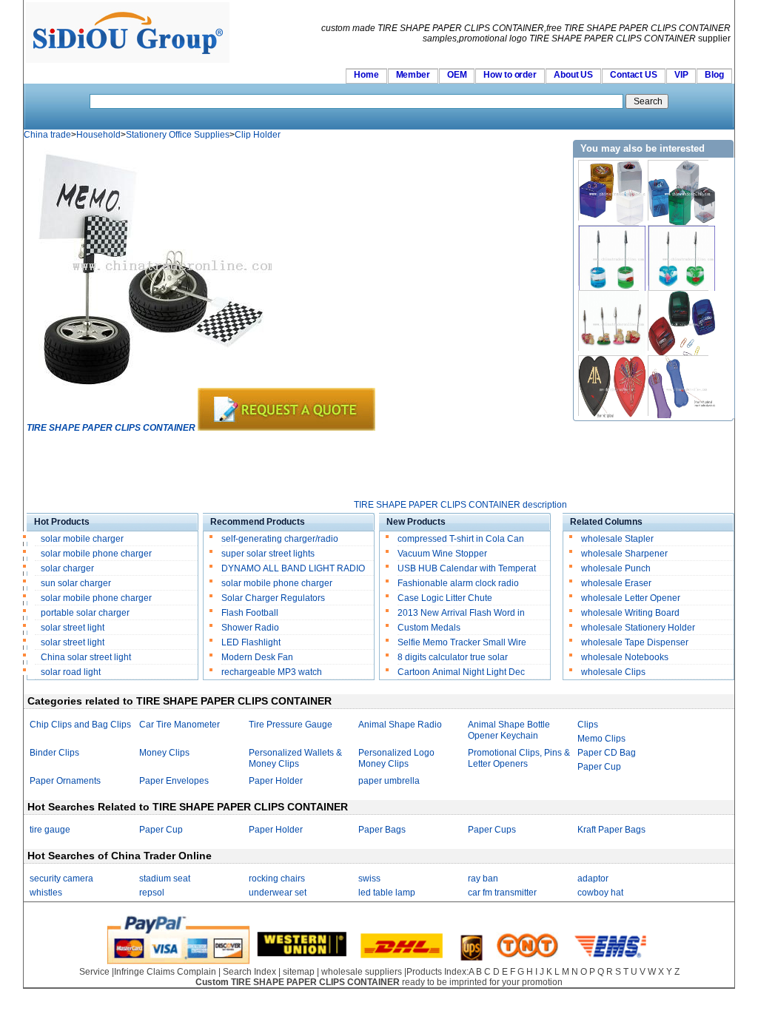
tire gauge (50, 829)
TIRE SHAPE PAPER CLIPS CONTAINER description (460, 505)
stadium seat (164, 878)
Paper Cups (492, 829)
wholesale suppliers (361, 972)
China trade (47, 135)
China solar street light (86, 657)
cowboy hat (600, 892)
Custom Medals (429, 627)
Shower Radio (250, 627)
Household (98, 135)
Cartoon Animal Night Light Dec (461, 672)
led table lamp (386, 892)
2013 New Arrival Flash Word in (461, 613)
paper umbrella (389, 781)
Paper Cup (599, 767)
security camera (61, 878)
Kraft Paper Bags (611, 829)
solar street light (72, 627)
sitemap (299, 972)
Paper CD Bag (606, 753)
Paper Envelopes (174, 781)
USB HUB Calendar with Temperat (467, 568)
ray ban (483, 878)
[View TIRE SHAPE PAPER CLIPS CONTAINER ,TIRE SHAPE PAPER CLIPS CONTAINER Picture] (149, 385)
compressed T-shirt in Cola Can (461, 539)
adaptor (592, 878)
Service (94, 972)
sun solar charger (76, 583)
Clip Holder (258, 135)
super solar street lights (268, 553)
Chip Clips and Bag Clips (80, 724)
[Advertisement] (296, 466)
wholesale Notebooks (624, 657)
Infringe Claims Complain (165, 972)
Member (413, 75)
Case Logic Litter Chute (445, 598)
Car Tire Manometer (179, 724)
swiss (369, 878)
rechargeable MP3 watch (271, 672)
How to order (510, 75)
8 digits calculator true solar (453, 657)
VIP (681, 75)
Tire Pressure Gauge (290, 724)
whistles (46, 892)
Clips (587, 724)
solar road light (71, 672)
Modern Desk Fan (257, 657)
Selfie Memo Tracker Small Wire (462, 642)
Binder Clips (54, 753)
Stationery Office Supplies (177, 135)
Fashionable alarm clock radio (459, 583)
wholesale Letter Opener (630, 598)
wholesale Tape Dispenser (634, 642)
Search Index (249, 972)
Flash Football (249, 613)
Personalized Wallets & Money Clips (295, 758)
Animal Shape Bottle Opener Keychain (509, 730)
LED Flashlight (251, 642)
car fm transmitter (502, 892)
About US (573, 75)
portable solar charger (86, 613)
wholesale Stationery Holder (638, 627)
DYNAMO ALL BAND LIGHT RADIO (293, 568)
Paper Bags (382, 829)
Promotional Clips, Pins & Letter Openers (519, 758)
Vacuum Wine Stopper (442, 553)
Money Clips (164, 753)
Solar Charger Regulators (273, 598)
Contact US (633, 75)
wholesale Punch (616, 568)
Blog (714, 75)
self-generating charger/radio (279, 539)
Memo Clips (601, 738)
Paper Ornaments (65, 781)
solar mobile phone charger (96, 553)
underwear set (277, 892)
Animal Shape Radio (400, 724)
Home (366, 75)
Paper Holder (276, 781)
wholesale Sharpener (624, 553)
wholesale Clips (613, 672)
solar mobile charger (82, 539)
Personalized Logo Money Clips (396, 758)
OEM (457, 75)
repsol (151, 892)
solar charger (67, 568)
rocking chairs (277, 878)
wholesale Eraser (616, 583)
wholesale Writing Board (630, 613)
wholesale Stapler (617, 539)
